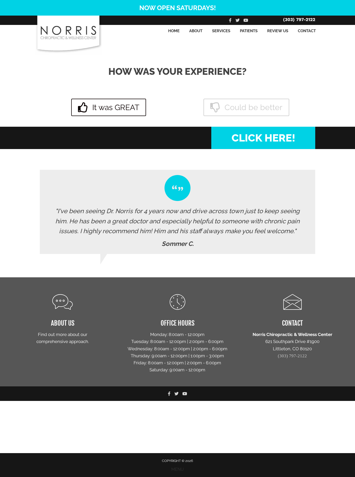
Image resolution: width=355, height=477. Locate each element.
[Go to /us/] (62, 320)
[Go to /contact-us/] (177, 334)
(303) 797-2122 (299, 19)
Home (174, 31)
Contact (307, 31)
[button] (108, 107)
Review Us (277, 31)
